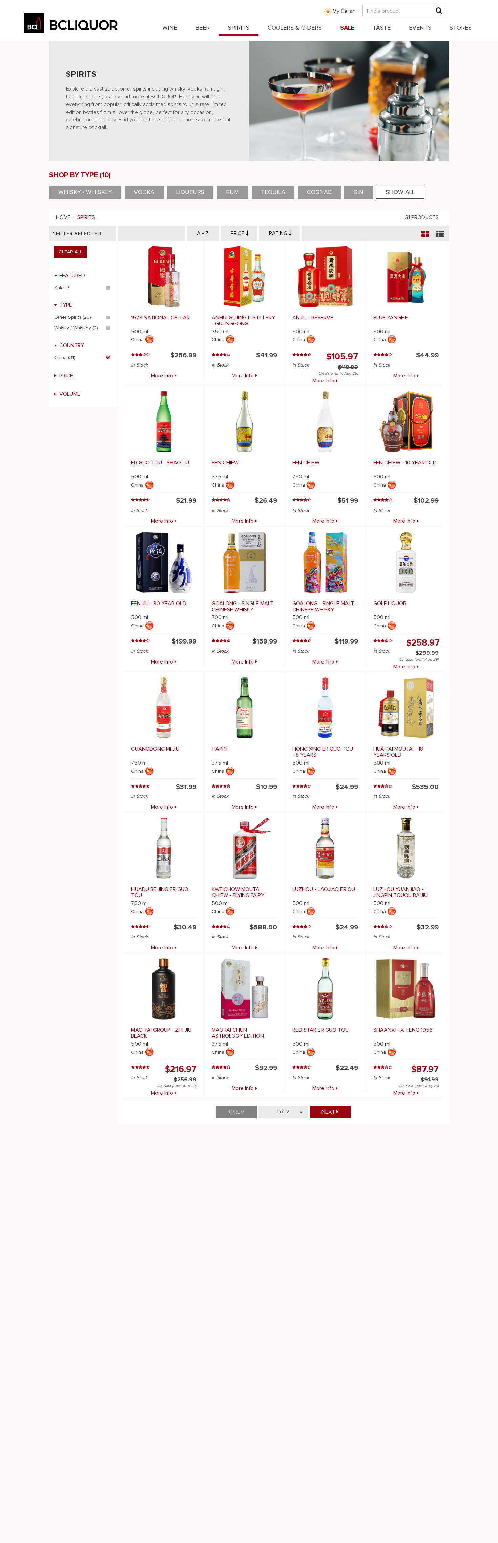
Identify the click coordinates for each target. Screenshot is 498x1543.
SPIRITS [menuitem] (238, 28)
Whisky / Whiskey (85, 192)
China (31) (64, 357)
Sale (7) (62, 287)
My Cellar (343, 11)
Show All (400, 192)
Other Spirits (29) (72, 317)
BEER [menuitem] (202, 28)
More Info (162, 375)
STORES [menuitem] (461, 28)
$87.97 (425, 1069)
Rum (232, 192)
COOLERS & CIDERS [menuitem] (295, 28)
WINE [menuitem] (169, 28)
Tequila (273, 192)
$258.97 (423, 642)
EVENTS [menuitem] (420, 28)
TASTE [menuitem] (382, 28)
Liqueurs (190, 192)
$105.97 (342, 356)
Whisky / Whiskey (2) (76, 327)
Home (63, 217)
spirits (86, 217)
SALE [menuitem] (347, 28)
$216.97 (180, 1069)
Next (328, 1112)
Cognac (319, 192)
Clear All (70, 252)
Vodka (144, 192)
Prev (237, 1112)
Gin (358, 192)
